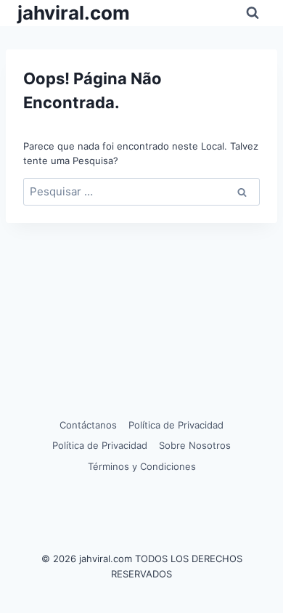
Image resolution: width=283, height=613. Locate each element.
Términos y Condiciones (142, 466)
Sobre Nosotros (195, 445)
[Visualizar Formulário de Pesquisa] (252, 13)
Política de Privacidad (175, 425)
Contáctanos (88, 425)
